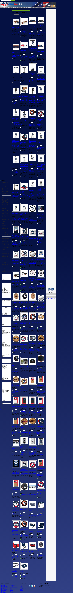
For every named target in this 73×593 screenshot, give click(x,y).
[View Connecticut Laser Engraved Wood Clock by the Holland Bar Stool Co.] (16, 309)
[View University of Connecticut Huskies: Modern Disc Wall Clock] (16, 514)
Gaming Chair (3, 334)
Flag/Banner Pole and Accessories (6, 332)
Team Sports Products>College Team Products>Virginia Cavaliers (5, 268)
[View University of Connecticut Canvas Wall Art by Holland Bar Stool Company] (24, 474)
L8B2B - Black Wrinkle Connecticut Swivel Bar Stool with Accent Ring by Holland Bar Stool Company (24, 213)
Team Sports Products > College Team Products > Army (5, 189)
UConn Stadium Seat (39, 531)
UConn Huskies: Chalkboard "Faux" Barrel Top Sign (40, 364)
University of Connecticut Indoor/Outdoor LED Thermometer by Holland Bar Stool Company (32, 279)
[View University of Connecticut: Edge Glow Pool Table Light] (24, 57)
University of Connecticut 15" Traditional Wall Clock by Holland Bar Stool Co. (24, 323)
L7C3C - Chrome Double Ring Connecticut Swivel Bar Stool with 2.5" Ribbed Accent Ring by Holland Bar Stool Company (24, 165)
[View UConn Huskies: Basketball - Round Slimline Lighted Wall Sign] (33, 329)
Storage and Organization (5, 378)
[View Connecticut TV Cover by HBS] (24, 369)
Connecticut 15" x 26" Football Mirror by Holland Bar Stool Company (41, 448)
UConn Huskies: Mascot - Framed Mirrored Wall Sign (15, 260)
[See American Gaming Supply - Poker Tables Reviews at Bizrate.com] (51, 289)
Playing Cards (22, 7)
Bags (2, 403)
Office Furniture (4, 380)
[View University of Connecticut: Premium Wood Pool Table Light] (33, 34)
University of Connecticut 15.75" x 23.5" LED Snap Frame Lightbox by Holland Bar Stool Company (16, 236)
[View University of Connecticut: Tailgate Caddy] (16, 557)
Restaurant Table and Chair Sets (6, 375)
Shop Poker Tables (4, 7)
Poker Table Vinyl (4, 289)
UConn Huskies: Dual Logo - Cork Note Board (32, 386)
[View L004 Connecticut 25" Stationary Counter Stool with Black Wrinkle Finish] (41, 148)
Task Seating (3, 399)
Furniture (3, 363)
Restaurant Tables (4, 376)
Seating (3, 377)
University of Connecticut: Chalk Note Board (32, 406)
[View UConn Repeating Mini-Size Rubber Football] (33, 556)
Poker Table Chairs (4, 586)
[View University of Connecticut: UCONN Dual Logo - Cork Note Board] (41, 392)
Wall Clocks (3, 356)
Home (1, 7)
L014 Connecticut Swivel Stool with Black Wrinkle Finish (24, 120)
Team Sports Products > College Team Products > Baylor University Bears (5, 191)
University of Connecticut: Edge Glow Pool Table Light (24, 50)
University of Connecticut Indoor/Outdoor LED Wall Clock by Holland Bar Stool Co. (41, 279)
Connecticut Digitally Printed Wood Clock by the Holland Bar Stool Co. (24, 302)
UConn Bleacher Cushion (23, 571)
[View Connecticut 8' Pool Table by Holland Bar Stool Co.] (16, 33)
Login (21, 587)
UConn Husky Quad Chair (23, 551)
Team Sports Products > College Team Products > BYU (5, 194)
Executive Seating (4, 387)
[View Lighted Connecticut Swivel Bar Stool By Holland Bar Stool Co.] (16, 103)
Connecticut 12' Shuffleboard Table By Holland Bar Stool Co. (24, 27)
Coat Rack (3, 368)
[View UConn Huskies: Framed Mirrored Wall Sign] (41, 242)
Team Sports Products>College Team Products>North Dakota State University (6, 247)
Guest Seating (3, 389)
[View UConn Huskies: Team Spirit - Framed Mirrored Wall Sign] (33, 242)
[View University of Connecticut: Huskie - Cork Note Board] (16, 433)
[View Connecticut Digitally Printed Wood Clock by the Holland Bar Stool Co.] (24, 309)
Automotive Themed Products (5, 340)
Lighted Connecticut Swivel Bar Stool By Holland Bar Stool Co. (16, 97)
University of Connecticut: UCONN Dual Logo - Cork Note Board (41, 385)
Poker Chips (18, 7)
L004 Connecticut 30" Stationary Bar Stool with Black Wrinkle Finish (16, 166)
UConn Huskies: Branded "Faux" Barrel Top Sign (32, 426)
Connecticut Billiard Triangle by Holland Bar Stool (15, 571)
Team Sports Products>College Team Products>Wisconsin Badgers (6, 271)
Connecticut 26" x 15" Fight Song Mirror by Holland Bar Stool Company (32, 447)
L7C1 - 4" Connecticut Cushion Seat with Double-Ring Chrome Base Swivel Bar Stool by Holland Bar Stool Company (33, 190)
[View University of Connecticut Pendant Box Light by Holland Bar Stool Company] (33, 81)
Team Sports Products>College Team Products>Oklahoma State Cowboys (5, 253)
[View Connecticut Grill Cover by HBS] (33, 369)
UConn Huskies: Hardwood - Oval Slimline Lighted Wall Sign (40, 323)
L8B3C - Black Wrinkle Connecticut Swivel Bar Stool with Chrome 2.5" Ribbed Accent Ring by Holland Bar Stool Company (41, 189)
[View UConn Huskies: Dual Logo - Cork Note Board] (33, 391)
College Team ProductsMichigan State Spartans (6, 308)
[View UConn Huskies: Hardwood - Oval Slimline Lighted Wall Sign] (41, 329)
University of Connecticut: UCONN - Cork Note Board (15, 489)
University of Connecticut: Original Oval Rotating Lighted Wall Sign (24, 143)
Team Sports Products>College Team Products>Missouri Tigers (5, 241)
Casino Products (30, 7)
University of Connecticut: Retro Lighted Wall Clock (32, 214)
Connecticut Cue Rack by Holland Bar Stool (15, 192)
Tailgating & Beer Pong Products (6, 354)
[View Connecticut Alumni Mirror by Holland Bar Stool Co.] (16, 454)
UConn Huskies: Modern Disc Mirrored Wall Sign (41, 304)
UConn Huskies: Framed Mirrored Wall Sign (40, 239)
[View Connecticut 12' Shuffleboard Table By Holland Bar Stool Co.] (24, 33)
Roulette (3, 323)
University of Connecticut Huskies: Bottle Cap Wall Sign (41, 490)
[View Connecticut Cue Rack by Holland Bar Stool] (16, 196)
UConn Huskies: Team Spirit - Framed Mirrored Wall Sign (32, 238)
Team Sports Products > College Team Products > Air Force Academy (5, 183)
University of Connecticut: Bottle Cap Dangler (40, 426)
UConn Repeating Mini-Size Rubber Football (32, 551)
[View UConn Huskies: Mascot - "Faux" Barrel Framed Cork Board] (16, 392)
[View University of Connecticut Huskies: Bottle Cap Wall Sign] (41, 494)
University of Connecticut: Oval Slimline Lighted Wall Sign (33, 343)
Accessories (3, 364)
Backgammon (3, 341)
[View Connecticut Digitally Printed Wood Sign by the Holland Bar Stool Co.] (16, 371)
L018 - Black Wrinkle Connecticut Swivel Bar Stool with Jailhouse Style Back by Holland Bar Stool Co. (16, 119)
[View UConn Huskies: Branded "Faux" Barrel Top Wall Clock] (41, 350)
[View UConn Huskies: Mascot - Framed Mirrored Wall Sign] (16, 264)
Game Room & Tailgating (5, 326)
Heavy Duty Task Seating (5, 391)
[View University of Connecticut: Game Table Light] (24, 196)
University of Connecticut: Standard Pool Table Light (40, 51)
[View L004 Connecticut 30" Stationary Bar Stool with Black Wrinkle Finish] (16, 172)
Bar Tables (3, 342)
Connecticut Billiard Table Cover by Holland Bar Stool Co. (16, 281)
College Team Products (4, 312)
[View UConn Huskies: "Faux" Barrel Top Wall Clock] (16, 350)
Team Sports (25, 7)
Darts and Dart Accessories (5, 347)
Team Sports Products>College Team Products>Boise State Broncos (5, 222)
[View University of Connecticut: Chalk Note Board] (33, 413)
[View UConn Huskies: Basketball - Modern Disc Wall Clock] (24, 515)
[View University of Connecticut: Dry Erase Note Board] (41, 413)
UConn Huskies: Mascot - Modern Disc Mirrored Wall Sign (15, 324)
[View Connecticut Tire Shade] (32, 494)
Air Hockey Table (4, 328)
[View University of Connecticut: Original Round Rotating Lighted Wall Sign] (41, 125)
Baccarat (3, 317)
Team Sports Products (5, 306)
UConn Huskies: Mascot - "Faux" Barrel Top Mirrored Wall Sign (23, 260)
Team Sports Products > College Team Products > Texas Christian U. (5, 208)
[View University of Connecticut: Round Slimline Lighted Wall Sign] (24, 349)
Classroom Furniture (4, 367)
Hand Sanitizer (4, 335)
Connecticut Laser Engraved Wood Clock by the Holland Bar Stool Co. (16, 302)
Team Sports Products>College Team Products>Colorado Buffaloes (6, 228)
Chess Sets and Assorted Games (6, 346)
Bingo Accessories (13, 585)
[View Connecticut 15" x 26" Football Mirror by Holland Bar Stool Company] (41, 454)
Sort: (12, 14)
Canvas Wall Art (4, 329)
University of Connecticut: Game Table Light (23, 192)
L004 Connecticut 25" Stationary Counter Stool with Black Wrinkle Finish (41, 142)
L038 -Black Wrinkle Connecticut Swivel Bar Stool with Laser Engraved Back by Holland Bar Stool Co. (24, 96)
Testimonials (47, 7)
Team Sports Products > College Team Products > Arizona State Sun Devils (5, 186)
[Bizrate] (54, 291)
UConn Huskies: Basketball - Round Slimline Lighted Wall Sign (32, 323)
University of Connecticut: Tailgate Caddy (15, 550)
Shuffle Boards (3, 353)
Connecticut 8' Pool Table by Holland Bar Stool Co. (15, 27)
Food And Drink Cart (4, 294)
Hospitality (3, 392)
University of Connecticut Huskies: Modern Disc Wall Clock (15, 510)
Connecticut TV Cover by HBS (24, 366)
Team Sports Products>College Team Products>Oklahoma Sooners (6, 250)
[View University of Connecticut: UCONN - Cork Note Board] (16, 495)
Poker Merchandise (4, 591)
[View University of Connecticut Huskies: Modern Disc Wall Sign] (16, 535)
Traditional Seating (4, 400)
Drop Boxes (3, 291)
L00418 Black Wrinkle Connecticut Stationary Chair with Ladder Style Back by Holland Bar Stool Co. (32, 164)
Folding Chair (3, 388)
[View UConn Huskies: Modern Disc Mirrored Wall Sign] (41, 307)
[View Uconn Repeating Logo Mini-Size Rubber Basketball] (41, 556)
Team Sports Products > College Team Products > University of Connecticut (5, 213)
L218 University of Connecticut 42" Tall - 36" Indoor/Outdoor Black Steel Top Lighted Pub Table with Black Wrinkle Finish (33, 49)
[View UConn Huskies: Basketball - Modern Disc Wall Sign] (24, 536)
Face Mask (3, 330)
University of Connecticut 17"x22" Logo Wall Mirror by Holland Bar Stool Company (15, 469)
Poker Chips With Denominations (6, 300)
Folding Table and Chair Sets (5, 370)
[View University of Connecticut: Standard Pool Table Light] (41, 57)
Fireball (3, 331)
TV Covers (3, 355)
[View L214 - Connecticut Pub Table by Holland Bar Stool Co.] (24, 79)
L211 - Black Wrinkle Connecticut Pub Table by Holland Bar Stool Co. (40, 75)
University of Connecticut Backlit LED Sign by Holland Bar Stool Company (40, 214)
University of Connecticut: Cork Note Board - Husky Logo (41, 468)
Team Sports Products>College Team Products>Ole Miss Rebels (5, 256)
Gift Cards (3, 404)
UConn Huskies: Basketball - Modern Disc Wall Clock (24, 509)
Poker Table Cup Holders (5, 290)
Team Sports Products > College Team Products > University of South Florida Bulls (5, 219)
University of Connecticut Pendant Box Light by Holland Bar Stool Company (32, 74)
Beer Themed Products (4, 344)
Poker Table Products (4, 587)
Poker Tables (3, 585)
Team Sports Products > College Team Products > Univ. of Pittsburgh (5, 211)
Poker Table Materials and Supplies (11, 7)
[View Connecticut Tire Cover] (24, 494)
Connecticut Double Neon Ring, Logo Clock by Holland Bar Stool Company (41, 259)
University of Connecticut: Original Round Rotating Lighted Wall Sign (40, 120)
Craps (11, 588)
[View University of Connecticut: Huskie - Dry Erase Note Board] (16, 412)
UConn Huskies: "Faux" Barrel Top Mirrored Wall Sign (32, 259)
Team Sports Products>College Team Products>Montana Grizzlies (5, 244)
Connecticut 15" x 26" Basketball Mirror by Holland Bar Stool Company (24, 447)
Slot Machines (12, 591)
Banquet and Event (4, 365)
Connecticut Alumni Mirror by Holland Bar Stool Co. (16, 448)
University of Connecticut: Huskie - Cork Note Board (15, 426)
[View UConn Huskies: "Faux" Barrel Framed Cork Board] (24, 390)
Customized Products (42, 7)
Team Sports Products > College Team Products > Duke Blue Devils (5, 197)
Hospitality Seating (4, 393)
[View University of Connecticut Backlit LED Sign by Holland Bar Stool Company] (41, 219)
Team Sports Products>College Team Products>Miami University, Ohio (5, 238)
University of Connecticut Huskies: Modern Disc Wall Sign (15, 531)
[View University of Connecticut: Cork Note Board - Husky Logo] (41, 475)
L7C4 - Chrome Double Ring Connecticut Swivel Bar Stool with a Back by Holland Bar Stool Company (41, 96)
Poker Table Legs (4, 288)
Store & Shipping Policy (23, 588)
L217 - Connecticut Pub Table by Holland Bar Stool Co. (16, 75)
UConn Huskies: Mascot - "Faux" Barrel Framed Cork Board (15, 385)
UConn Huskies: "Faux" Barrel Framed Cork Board (24, 387)
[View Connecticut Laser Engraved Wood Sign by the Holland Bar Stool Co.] (33, 309)
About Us (21, 585)
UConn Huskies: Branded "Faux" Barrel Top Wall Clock (41, 343)
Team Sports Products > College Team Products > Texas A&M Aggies (5, 205)
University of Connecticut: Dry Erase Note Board (41, 406)
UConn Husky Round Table (40, 510)
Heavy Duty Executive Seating (5, 390)
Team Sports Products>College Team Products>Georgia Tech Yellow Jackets (5, 231)
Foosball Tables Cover (4, 333)
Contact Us (51, 7)
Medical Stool (3, 394)
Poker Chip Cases (4, 589)
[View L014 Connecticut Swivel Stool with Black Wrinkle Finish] (24, 124)
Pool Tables (3, 279)
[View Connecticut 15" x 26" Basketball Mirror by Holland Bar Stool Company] (24, 454)
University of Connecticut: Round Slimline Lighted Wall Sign (24, 345)
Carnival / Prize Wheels (13, 587)
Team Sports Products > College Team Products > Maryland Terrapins (5, 200)
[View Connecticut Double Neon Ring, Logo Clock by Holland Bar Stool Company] (41, 264)
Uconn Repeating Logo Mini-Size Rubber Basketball (40, 550)
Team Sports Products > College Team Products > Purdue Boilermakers (5, 202)
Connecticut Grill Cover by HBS (33, 366)
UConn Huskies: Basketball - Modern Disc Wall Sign (24, 529)
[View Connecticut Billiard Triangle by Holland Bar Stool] (16, 577)
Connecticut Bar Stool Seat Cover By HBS (32, 510)
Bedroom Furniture (4, 366)
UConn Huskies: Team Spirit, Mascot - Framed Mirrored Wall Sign (24, 237)
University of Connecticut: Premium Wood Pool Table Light (32, 27)
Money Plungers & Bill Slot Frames (6, 292)
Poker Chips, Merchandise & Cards (5, 298)
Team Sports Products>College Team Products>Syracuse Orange (5, 259)
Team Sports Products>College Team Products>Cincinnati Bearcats (6, 226)
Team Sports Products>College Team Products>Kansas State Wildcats (5, 234)
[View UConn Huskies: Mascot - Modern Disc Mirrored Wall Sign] (16, 328)
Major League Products (4, 313)
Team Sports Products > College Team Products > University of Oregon (5, 216)
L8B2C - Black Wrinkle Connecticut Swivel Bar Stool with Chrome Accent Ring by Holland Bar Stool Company (16, 213)
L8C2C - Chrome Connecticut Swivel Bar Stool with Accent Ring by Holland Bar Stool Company (32, 141)
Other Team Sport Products (5, 314)
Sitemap (21, 590)
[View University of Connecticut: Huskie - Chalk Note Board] (24, 413)
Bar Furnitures (3, 343)
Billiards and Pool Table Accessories (6, 345)
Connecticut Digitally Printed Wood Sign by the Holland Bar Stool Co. (16, 365)
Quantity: (30, 31)
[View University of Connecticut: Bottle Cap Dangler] (41, 433)
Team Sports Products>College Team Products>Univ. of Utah (5, 262)
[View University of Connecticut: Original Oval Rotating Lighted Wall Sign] (24, 147)
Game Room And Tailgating (36, 7)
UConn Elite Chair (31, 531)
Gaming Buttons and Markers (5, 293)
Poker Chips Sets (4, 588)
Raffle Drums (12, 589)
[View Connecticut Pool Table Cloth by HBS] (16, 56)
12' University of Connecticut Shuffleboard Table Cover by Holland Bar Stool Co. (24, 280)
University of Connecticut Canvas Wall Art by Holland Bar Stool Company (24, 470)
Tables (3, 379)
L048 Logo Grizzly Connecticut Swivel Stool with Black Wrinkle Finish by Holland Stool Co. (33, 97)
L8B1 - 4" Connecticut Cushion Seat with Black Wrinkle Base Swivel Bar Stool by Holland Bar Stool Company (41, 165)
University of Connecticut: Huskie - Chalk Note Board (23, 406)
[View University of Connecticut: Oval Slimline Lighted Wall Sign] (33, 350)
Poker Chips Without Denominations (6, 301)
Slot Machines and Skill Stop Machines (5, 325)
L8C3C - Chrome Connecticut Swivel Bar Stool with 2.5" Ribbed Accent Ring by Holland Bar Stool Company (16, 141)
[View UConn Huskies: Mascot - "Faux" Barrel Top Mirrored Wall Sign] (24, 264)
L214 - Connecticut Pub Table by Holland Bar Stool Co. (24, 75)
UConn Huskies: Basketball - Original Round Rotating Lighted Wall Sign (32, 118)
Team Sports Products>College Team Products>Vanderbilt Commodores (5, 265)
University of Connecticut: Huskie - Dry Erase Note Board (16, 406)
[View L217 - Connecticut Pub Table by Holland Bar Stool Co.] (16, 79)
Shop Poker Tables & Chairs (5, 272)
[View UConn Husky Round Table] (41, 515)
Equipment (3, 369)
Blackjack (11, 586)
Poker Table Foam (4, 287)
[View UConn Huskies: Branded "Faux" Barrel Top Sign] (33, 433)
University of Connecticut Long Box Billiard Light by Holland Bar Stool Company (41, 26)
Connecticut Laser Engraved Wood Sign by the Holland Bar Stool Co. (32, 302)
